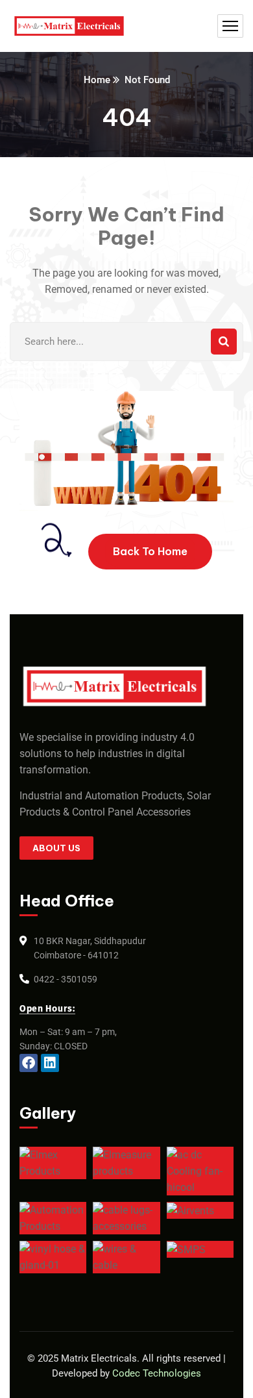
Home (97, 80)
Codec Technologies (156, 1373)
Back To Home (150, 551)
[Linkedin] (50, 1063)
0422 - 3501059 (65, 979)
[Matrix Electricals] (69, 26)
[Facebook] (28, 1063)
